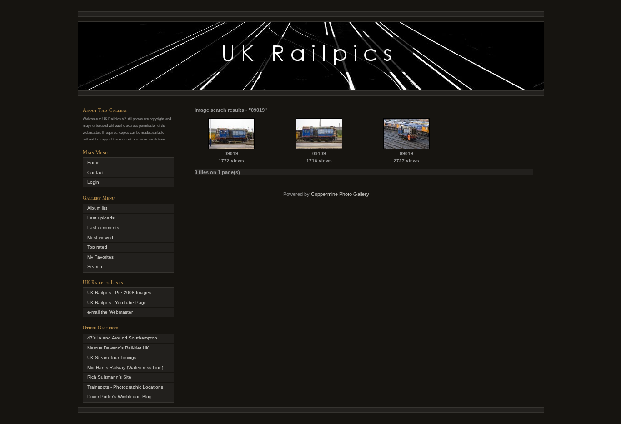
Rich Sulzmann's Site (109, 376)
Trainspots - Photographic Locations (125, 386)
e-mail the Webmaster (110, 311)
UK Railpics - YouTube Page (117, 302)
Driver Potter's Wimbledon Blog (119, 396)
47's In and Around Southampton (122, 337)
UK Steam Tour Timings (111, 357)
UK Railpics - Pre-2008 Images (119, 292)
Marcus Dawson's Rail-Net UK (118, 347)
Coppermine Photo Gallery (340, 194)
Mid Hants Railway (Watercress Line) (125, 367)
